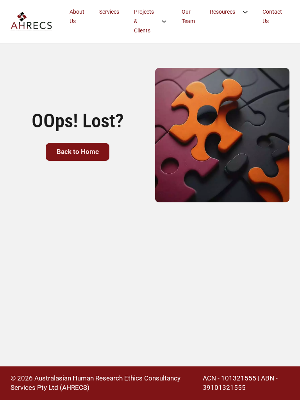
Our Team (188, 16)
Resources (222, 12)
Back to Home (78, 151)
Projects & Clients (144, 21)
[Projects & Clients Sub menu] (167, 21)
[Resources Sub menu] (249, 12)
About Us (77, 16)
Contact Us (272, 16)
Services (109, 12)
